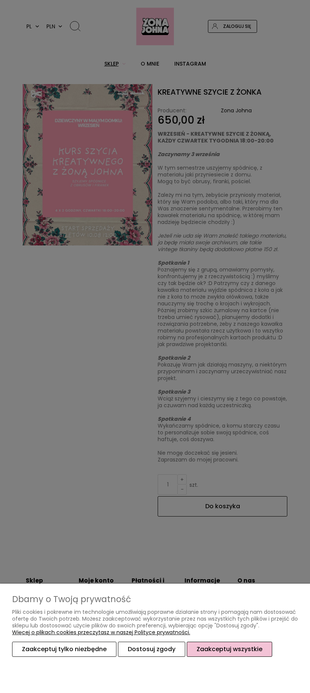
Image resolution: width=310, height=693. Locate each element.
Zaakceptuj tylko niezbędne (64, 649)
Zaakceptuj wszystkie (229, 649)
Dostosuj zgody (151, 649)
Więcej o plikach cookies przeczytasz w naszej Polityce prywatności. (101, 632)
